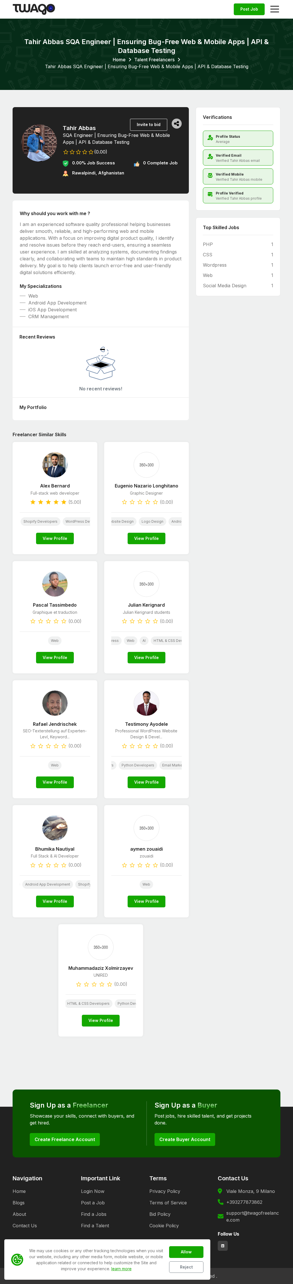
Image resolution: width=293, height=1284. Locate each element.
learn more (121, 1268)
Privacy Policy (164, 1191)
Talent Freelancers (154, 59)
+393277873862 (244, 1202)
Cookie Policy (164, 1225)
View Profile (55, 538)
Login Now (92, 1191)
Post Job (249, 9)
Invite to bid (149, 124)
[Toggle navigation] (274, 9)
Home (119, 59)
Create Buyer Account (184, 1139)
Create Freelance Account (65, 1139)
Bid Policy (160, 1214)
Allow (186, 1251)
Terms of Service (168, 1203)
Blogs (19, 1203)
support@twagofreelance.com (252, 1216)
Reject (186, 1267)
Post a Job (93, 1203)
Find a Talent (95, 1225)
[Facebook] (223, 1246)
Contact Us (25, 1225)
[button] (177, 124)
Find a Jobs (93, 1214)
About (19, 1214)
